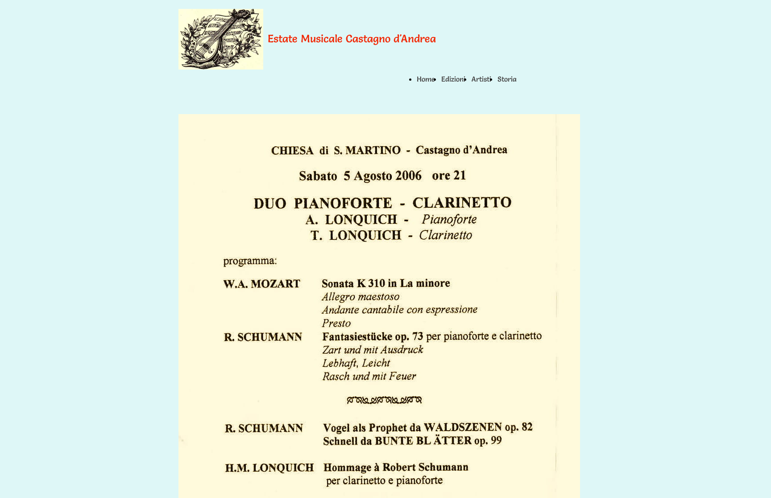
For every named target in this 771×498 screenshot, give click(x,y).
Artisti (481, 78)
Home (426, 78)
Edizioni (453, 78)
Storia (507, 78)
